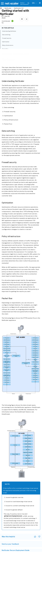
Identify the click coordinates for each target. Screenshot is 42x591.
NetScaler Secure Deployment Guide (15, 550)
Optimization (5, 41)
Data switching (6, 34)
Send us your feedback (10, 544)
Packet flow (5, 48)
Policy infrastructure (7, 45)
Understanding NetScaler (9, 31)
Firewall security (6, 38)
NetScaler (8, 8)
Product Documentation (24, 3)
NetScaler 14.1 (19, 8)
